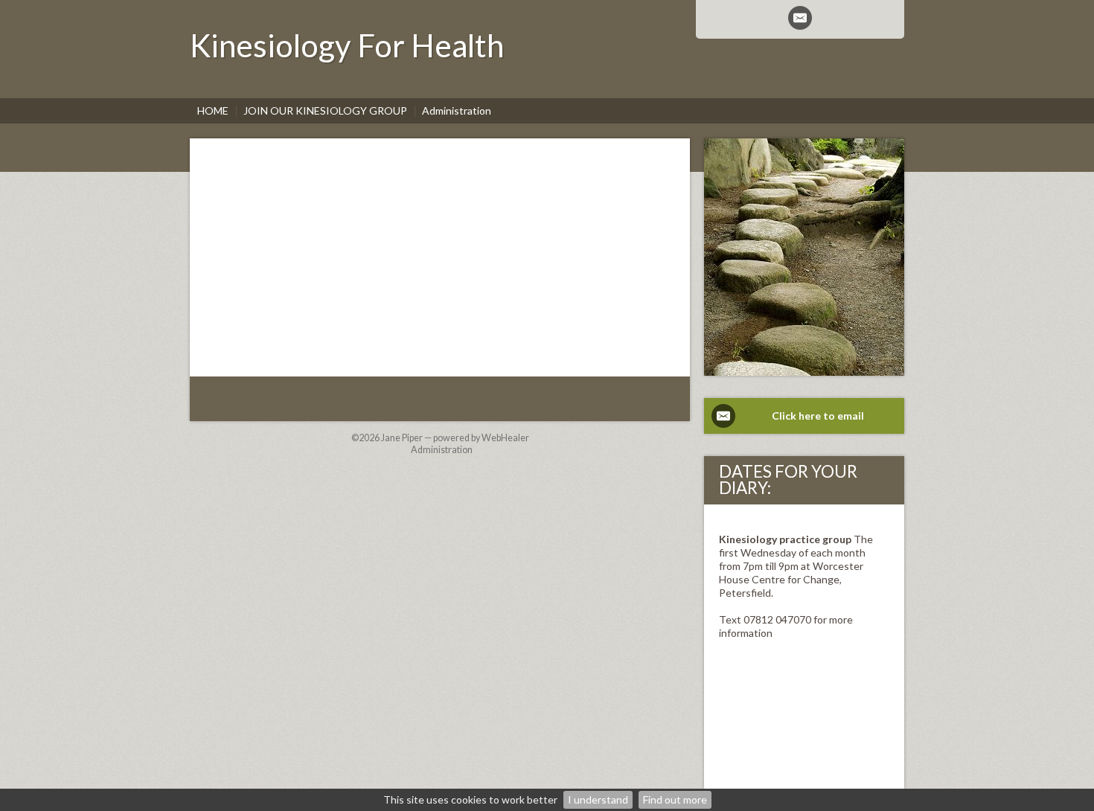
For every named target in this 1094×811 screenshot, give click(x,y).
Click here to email (818, 415)
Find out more (675, 799)
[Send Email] (800, 18)
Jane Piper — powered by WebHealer (455, 437)
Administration (442, 449)
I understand (598, 799)
